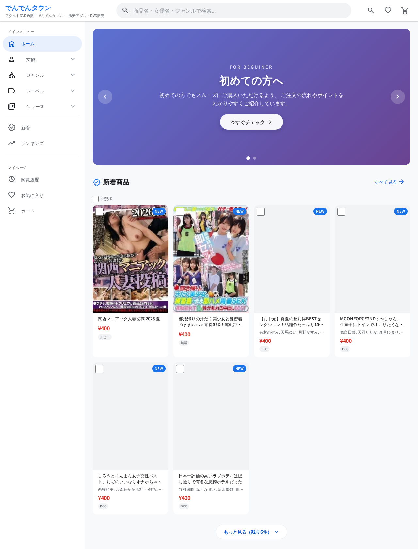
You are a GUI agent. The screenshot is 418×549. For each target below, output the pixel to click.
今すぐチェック (252, 121)
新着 (19, 127)
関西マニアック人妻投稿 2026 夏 (129, 319)
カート (21, 210)
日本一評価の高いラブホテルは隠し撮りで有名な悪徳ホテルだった (210, 479)
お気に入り (26, 195)
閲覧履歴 (23, 179)
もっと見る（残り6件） (251, 532)
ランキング (26, 143)
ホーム (21, 43)
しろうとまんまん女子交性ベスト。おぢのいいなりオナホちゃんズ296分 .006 (130, 479)
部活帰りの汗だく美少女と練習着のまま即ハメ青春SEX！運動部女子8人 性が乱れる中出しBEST (210, 321)
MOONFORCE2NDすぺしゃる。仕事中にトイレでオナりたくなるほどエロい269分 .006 (372, 321)
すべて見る (389, 182)
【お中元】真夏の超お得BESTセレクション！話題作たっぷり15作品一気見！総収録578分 (291, 321)
